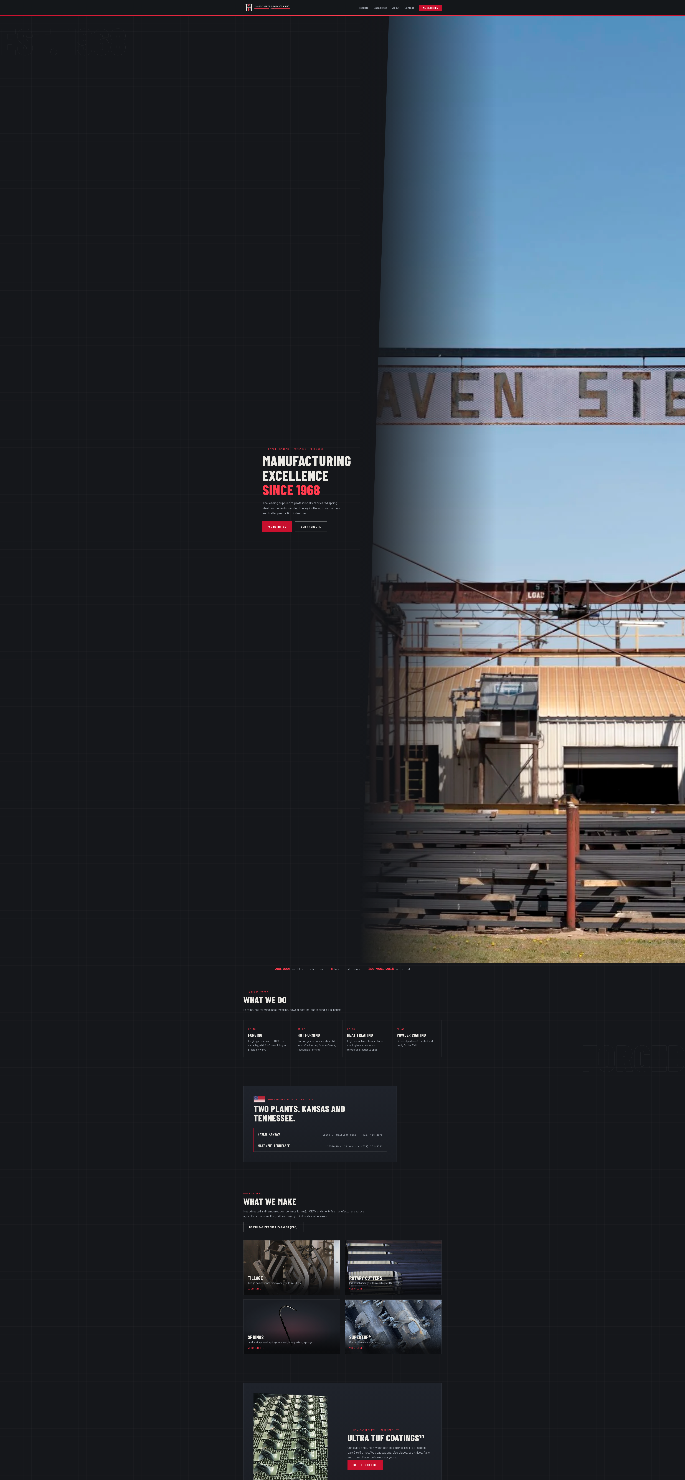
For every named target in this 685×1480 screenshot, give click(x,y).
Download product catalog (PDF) (273, 1227)
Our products (311, 526)
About (395, 7)
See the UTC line (365, 1465)
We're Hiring (430, 7)
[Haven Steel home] (270, 7)
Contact (409, 7)
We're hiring (277, 526)
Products (363, 7)
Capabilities (380, 7)
